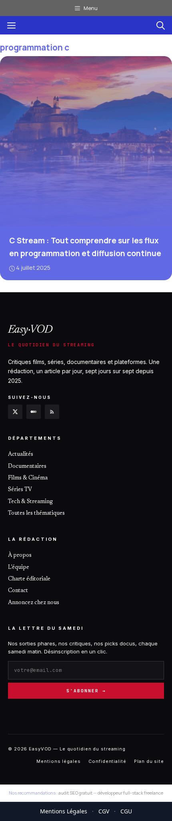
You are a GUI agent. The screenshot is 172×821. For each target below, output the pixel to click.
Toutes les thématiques (36, 513)
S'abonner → (86, 691)
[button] (160, 25)
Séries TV (20, 490)
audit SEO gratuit (75, 793)
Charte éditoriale (29, 579)
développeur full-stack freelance (130, 793)
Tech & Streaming (30, 502)
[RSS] (52, 411)
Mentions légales (58, 761)
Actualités (20, 454)
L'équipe (18, 567)
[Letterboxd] (33, 411)
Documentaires (27, 466)
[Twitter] (15, 411)
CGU (126, 811)
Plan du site (149, 761)
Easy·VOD (30, 330)
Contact (18, 591)
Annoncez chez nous (33, 603)
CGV (103, 811)
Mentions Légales (63, 811)
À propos (20, 555)
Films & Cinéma (28, 478)
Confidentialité (107, 761)
